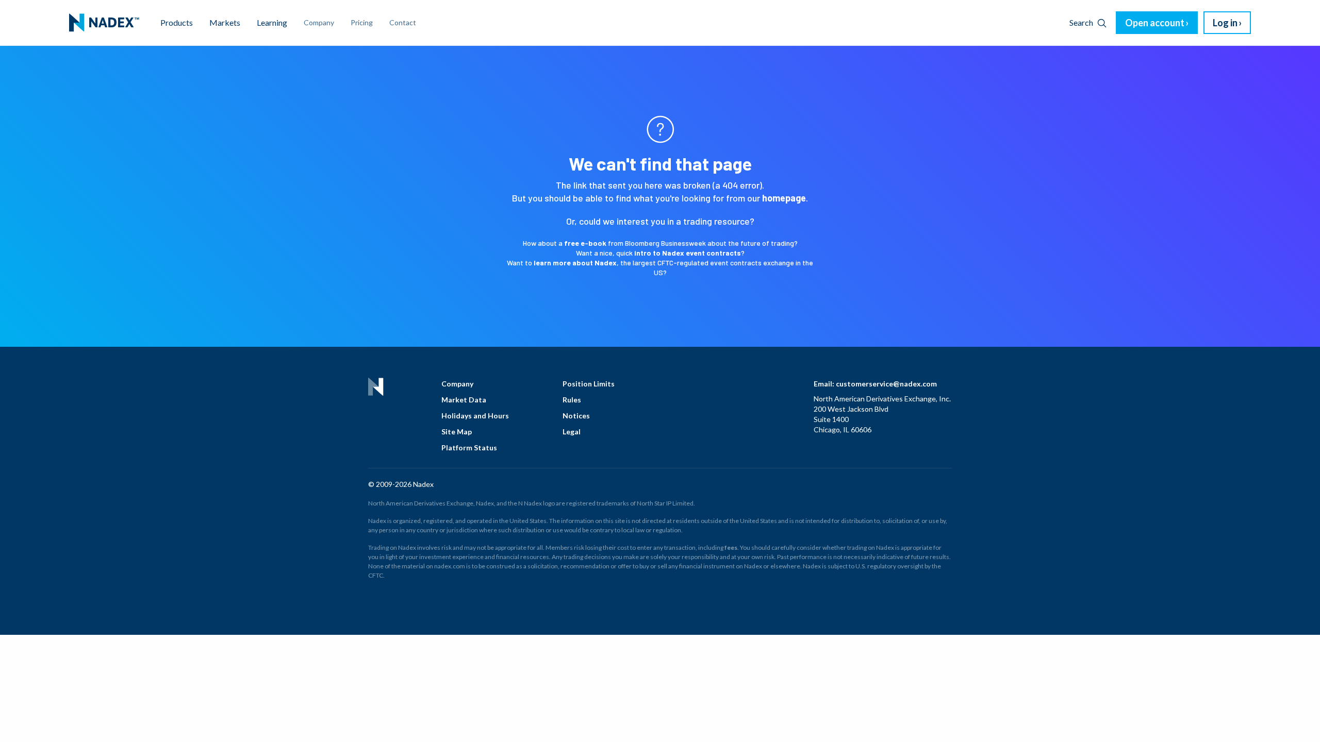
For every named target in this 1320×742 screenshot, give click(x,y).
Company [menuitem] (319, 22)
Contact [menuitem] (402, 22)
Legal (572, 431)
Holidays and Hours (475, 415)
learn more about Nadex (575, 262)
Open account (1154, 22)
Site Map (456, 431)
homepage (784, 198)
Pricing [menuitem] (362, 22)
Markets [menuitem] (224, 22)
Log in (1225, 22)
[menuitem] (104, 22)
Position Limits (589, 383)
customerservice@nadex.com (886, 383)
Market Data (463, 399)
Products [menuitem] (176, 22)
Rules (572, 399)
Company (457, 383)
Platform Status (469, 447)
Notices (576, 415)
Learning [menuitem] (272, 22)
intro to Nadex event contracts (687, 252)
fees (730, 547)
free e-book (585, 243)
